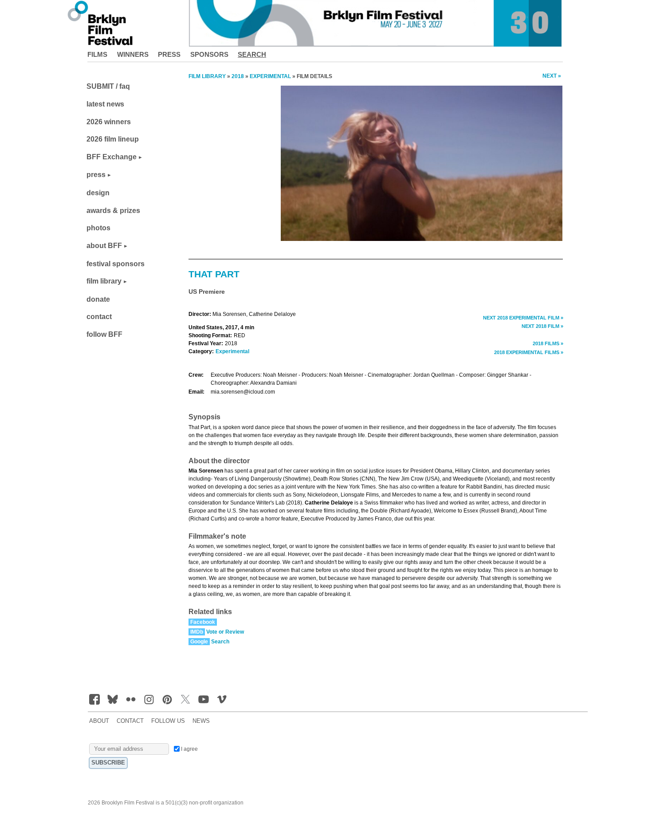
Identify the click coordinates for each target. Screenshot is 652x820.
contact (99, 316)
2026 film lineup (112, 139)
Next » (551, 76)
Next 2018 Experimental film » (523, 317)
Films (97, 54)
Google (199, 642)
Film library (207, 76)
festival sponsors (115, 264)
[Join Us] (94, 699)
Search (252, 54)
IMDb (196, 632)
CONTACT (130, 721)
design (98, 193)
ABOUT (99, 721)
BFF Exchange (111, 157)
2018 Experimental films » (528, 352)
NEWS (201, 721)
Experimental (232, 351)
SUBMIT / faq (108, 86)
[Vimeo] (221, 699)
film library (104, 281)
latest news (105, 104)
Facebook (202, 622)
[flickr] (131, 699)
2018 (238, 76)
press (96, 174)
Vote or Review (225, 632)
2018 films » (548, 343)
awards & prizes (113, 210)
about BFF (104, 245)
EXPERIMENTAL (270, 76)
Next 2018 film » (542, 326)
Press (169, 54)
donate (98, 299)
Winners (133, 54)
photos (98, 228)
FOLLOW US (168, 721)
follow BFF (104, 334)
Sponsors (209, 54)
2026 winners (108, 122)
